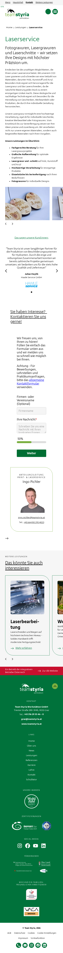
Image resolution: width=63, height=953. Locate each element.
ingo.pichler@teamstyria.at (31, 517)
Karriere (32, 765)
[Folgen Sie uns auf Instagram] (31, 945)
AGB (9, 933)
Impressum (23, 938)
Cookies (31, 933)
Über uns (31, 746)
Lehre (31, 770)
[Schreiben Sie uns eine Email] (25, 945)
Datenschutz (19, 933)
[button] (5, 223)
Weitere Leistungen (44, 2)
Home (31, 741)
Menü (7, 2)
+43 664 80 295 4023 (34, 522)
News (31, 751)
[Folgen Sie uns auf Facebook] (38, 945)
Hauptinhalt (18, 2)
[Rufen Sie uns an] (18, 945)
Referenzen (31, 760)
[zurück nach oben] (55, 686)
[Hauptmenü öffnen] (55, 11)
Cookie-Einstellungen (46, 933)
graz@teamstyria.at (31, 719)
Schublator (31, 779)
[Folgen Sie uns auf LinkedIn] (44, 945)
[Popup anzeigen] (31, 911)
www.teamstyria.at (31, 724)
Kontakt (29, 2)
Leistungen (31, 755)
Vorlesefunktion (38, 938)
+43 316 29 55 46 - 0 (34, 714)
